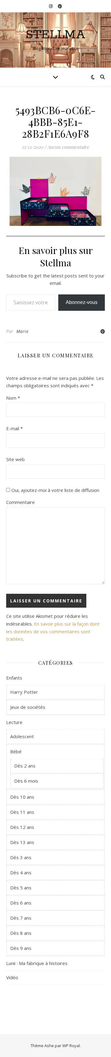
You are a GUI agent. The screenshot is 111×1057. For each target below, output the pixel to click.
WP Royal (71, 1045)
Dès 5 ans (20, 887)
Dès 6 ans (20, 903)
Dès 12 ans (22, 827)
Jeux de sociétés (27, 707)
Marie (22, 331)
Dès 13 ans (22, 842)
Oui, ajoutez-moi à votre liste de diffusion (54, 490)
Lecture (14, 722)
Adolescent (22, 736)
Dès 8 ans (20, 933)
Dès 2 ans (24, 766)
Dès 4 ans (20, 872)
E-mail (14, 428)
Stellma (55, 35)
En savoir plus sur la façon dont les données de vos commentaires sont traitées (53, 631)
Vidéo (12, 977)
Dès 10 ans (22, 797)
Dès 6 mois (26, 781)
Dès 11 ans (22, 812)
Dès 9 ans (20, 948)
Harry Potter (24, 692)
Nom (13, 398)
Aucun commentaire (68, 147)
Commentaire (20, 502)
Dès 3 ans (20, 857)
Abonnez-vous (81, 302)
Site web (15, 459)
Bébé (16, 751)
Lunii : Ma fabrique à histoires (37, 963)
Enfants (14, 678)
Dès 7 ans (20, 918)
